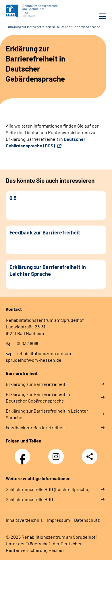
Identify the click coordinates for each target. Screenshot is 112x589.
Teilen (89, 457)
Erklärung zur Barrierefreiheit (35, 384)
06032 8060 (28, 343)
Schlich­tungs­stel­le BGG (29, 499)
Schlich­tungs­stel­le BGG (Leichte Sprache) (47, 489)
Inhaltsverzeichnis (24, 520)
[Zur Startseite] (29, 11)
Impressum (58, 520)
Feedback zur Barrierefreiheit (35, 427)
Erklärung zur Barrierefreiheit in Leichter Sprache (47, 414)
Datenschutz (87, 520)
